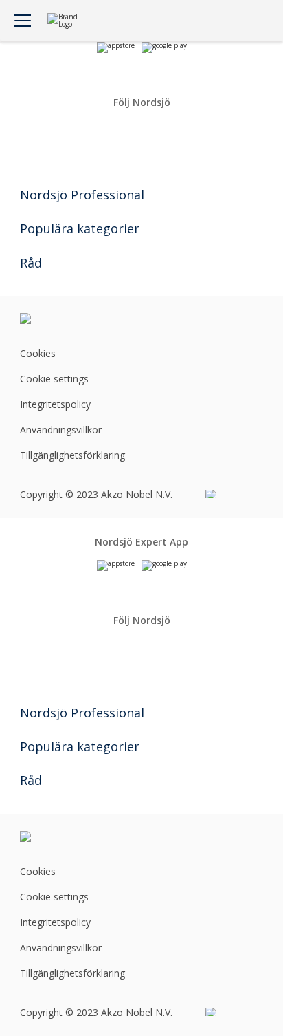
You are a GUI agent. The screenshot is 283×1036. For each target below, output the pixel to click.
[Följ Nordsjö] (116, 128)
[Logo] (67, 21)
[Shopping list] (244, 20)
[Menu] (22, 21)
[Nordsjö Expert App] (115, 565)
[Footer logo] (60, 318)
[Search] (216, 20)
